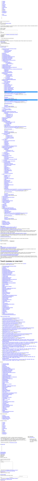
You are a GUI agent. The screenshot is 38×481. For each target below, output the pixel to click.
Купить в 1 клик (7, 98)
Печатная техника (5, 297)
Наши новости (2, 226)
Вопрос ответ (4, 7)
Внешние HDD (8, 122)
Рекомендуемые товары (6, 223)
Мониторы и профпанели (6, 386)
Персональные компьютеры (7, 394)
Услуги (3, 3)
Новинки (3, 220)
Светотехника (4, 300)
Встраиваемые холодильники (7, 273)
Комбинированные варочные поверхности (9, 279)
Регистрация (4, 15)
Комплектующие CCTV (6, 280)
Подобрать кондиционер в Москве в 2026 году (8, 227)
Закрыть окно (2, 41)
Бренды (3, 5)
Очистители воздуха (9, 63)
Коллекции (4, 12)
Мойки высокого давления (6, 286)
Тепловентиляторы (5, 306)
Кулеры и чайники (5, 284)
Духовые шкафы (5, 276)
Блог (3, 8)
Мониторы (4, 287)
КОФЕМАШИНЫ (12, 282)
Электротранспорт (12, 314)
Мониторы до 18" (9, 116)
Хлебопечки (4, 408)
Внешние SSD (8, 123)
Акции (3, 424)
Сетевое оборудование (6, 301)
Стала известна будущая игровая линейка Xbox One (9, 251)
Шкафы (3, 312)
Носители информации (6, 292)
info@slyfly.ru (32, 437)
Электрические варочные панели (8, 313)
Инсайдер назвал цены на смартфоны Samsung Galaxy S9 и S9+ (11, 229)
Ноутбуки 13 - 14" (9, 135)
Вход (3, 14)
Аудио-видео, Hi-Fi (5, 364)
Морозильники (4, 289)
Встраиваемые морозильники (7, 272)
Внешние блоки (9, 75)
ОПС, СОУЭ (4, 294)
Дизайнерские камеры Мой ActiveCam (8, 274)
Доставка (3, 6)
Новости (3, 9)
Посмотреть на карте (13, 442)
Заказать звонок (8, 23)
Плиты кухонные (5, 298)
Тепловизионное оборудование (7, 307)
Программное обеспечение (6, 299)
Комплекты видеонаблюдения (7, 378)
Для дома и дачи (5, 275)
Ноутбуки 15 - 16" (9, 136)
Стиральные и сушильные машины (8, 401)
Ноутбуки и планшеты (6, 293)
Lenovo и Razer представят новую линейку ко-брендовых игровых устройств (13, 233)
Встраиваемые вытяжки (6, 270)
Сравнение (12, 98)
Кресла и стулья (5, 283)
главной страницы (9, 263)
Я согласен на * (9, 478)
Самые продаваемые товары (5, 316)
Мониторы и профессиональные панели (9, 288)
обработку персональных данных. (12, 34)
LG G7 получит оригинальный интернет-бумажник (9, 255)
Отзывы (3, 2)
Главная (3, 1)
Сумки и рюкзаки (5, 304)
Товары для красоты (5, 309)
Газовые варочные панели (6, 371)
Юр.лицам (4, 4)
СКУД (3, 302)
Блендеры (4, 267)
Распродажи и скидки (6, 222)
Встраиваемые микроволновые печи (8, 271)
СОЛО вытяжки (5, 303)
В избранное (6, 132)
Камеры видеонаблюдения (6, 277)
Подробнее (6, 97)
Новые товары (4, 291)
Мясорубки (4, 290)
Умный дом (4, 310)
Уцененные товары (5, 224)
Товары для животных (6, 308)
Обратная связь (3, 452)
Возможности (4, 11)
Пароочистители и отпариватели (8, 393)
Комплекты (8, 76)
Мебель (3, 285)
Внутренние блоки (9, 78)
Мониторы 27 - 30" (9, 115)
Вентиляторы (4, 268)
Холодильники (4, 409)
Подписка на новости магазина (5, 236)
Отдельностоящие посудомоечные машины (9, 295)
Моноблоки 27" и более (10, 151)
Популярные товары (5, 221)
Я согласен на (9, 34)
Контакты (4, 10)
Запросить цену (9, 479)
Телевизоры (4, 305)
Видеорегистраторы (5, 269)
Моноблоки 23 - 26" (9, 150)
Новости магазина (4, 240)
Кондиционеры (9, 62)
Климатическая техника (6, 278)
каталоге (24, 263)
